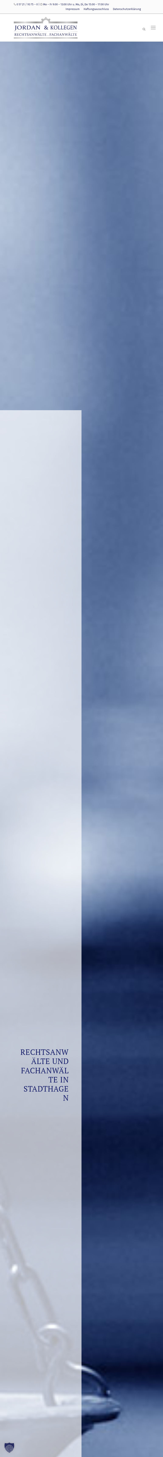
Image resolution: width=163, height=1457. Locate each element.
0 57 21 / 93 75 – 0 (27, 4)
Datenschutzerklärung (127, 9)
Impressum (73, 9)
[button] (9, 1447)
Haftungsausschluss (96, 9)
